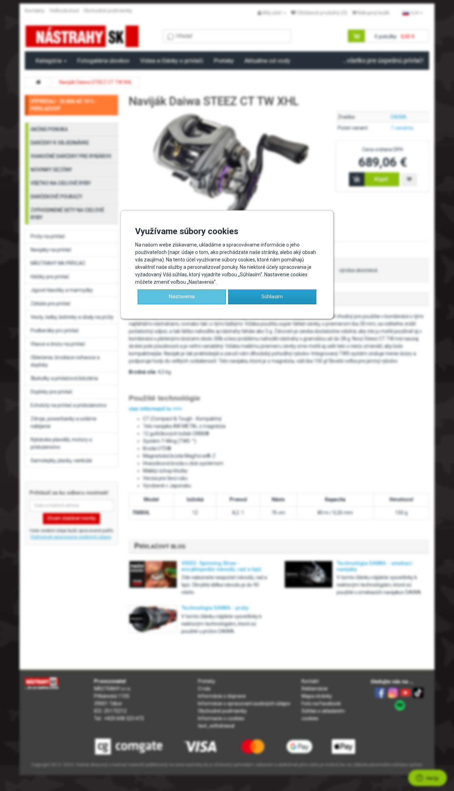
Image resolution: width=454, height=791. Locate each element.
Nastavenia (182, 296)
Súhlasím (272, 296)
